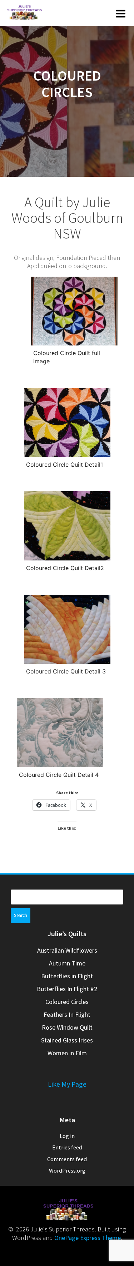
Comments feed (67, 1159)
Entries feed (67, 1147)
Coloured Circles (67, 1002)
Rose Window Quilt (67, 1027)
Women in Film (67, 1053)
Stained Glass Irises (67, 1040)
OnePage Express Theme (87, 1238)
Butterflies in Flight (67, 976)
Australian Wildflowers (67, 950)
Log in (67, 1135)
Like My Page (67, 1084)
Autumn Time (67, 963)
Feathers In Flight (67, 1014)
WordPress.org (67, 1170)
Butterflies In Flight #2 (67, 989)
